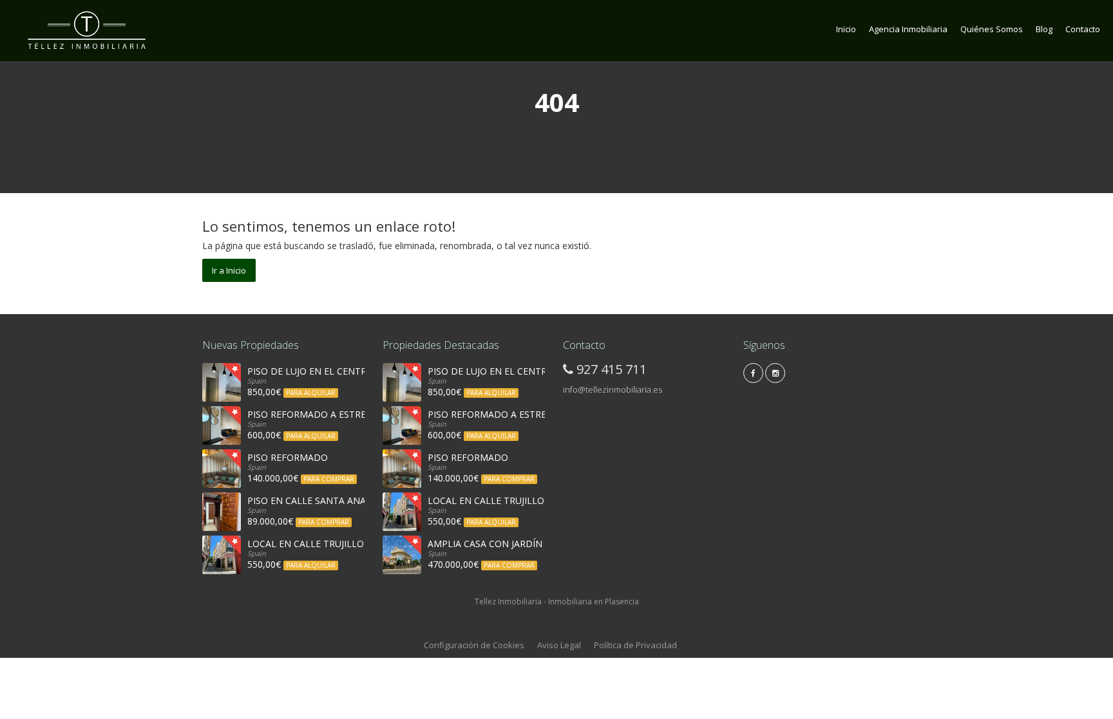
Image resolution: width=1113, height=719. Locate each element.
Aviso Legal (559, 645)
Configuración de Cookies (474, 645)
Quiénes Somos (991, 29)
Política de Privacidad (635, 645)
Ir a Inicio (229, 270)
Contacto (1082, 29)
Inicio (846, 29)
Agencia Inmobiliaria (908, 29)
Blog (1044, 29)
